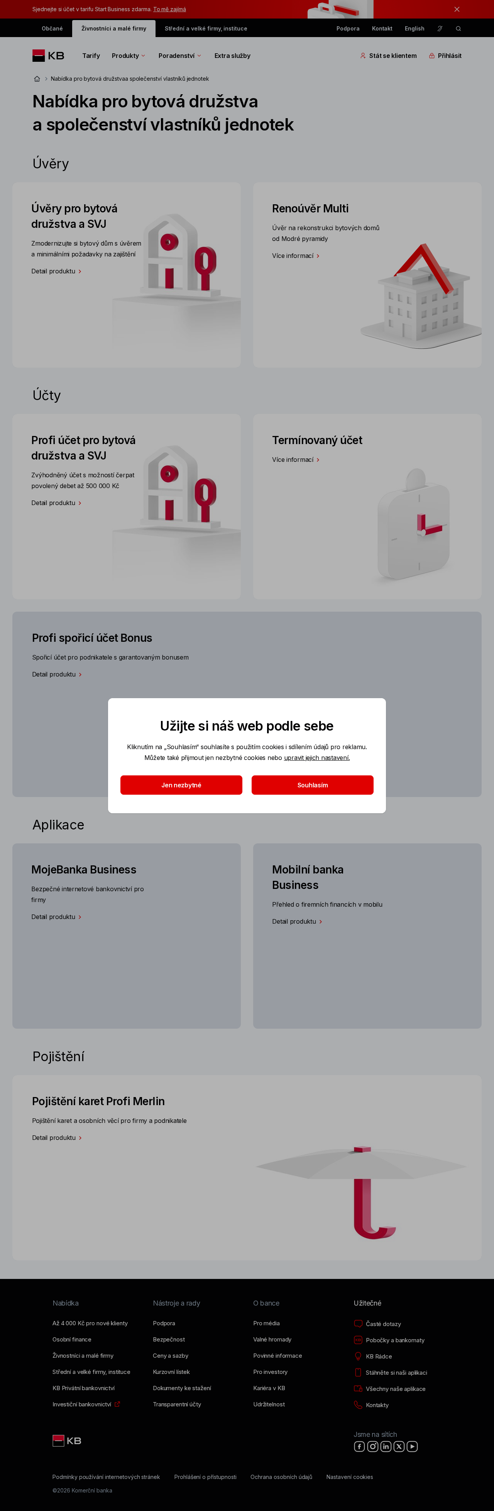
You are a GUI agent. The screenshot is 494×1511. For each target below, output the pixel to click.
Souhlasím (313, 785)
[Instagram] (373, 1446)
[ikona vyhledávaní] (458, 28)
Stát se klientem (392, 55)
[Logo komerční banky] (51, 55)
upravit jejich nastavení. (317, 757)
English (415, 28)
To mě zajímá (169, 9)
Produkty (125, 55)
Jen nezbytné (181, 785)
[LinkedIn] (386, 1446)
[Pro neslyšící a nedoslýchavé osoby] (440, 28)
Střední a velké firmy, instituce (206, 28)
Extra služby (232, 55)
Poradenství (176, 55)
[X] (399, 1446)
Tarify (91, 55)
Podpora (348, 28)
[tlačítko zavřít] (455, 9)
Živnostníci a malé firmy (113, 28)
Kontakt (382, 28)
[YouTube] (412, 1446)
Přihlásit (450, 55)
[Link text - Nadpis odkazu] (67, 1441)
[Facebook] (360, 1446)
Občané (52, 28)
